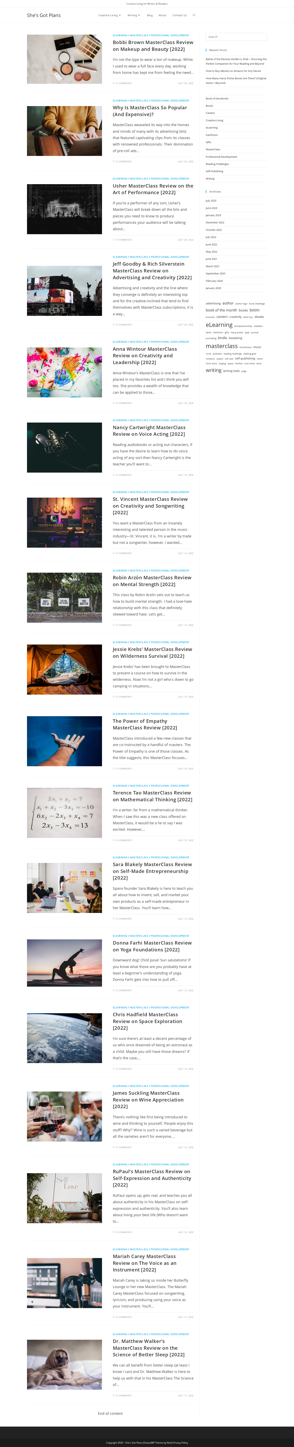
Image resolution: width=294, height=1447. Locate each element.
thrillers (239, 363)
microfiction (245, 347)
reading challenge (233, 353)
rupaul (219, 358)
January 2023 (213, 215)
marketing (235, 338)
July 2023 (211, 200)
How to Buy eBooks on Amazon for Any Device (233, 71)
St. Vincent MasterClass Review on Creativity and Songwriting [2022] (150, 506)
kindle (222, 337)
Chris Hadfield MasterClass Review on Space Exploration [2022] (147, 1021)
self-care (229, 358)
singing (222, 363)
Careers (210, 113)
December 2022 (215, 222)
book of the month (221, 309)
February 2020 (214, 281)
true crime (249, 363)
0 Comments (124, 83)
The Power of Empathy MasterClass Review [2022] (145, 724)
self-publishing (245, 358)
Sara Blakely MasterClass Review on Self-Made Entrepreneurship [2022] (152, 871)
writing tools (231, 371)
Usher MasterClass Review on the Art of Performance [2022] (153, 189)
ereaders (258, 326)
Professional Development (170, 35)
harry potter (237, 332)
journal (254, 332)
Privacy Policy (180, 1442)
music (257, 347)
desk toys (248, 317)
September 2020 (215, 273)
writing (214, 370)
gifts (227, 332)
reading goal (249, 353)
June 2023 (211, 208)
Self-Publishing (214, 171)
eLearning (120, 35)
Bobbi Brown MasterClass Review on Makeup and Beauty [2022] (153, 45)
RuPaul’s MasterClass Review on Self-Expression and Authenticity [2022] (152, 1178)
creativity (235, 317)
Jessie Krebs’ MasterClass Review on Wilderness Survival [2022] (152, 652)
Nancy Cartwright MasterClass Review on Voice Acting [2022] (149, 430)
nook (208, 353)
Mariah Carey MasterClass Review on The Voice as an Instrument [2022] (145, 1263)
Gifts (208, 142)
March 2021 (213, 266)
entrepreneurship (243, 326)
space (230, 363)
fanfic (209, 332)
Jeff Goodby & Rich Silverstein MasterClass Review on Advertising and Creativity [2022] (152, 270)
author (228, 302)
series (260, 358)
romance (210, 358)
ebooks (259, 317)
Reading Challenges (217, 164)
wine (258, 363)
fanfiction (218, 332)
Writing (210, 178)
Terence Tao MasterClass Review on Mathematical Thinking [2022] (153, 796)
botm (255, 310)
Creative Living (214, 120)
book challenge (257, 303)
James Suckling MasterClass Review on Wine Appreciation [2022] (148, 1100)
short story (211, 363)
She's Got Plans (44, 15)
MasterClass (139, 35)
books (243, 310)
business (210, 317)
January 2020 (213, 288)
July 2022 (211, 237)
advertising (213, 303)
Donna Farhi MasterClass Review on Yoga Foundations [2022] (152, 946)
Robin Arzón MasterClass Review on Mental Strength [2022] (152, 580)
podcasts (217, 353)
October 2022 (214, 230)
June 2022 (211, 244)
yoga (243, 371)
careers (222, 316)
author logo (241, 303)
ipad (247, 332)
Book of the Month (217, 98)
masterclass (222, 346)
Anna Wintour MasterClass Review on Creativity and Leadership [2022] (145, 355)
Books (209, 105)
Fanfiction (212, 135)
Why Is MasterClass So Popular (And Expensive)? (150, 110)
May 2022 (211, 251)
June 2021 (211, 259)
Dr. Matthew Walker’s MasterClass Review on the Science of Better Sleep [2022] (149, 1348)
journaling (211, 338)
